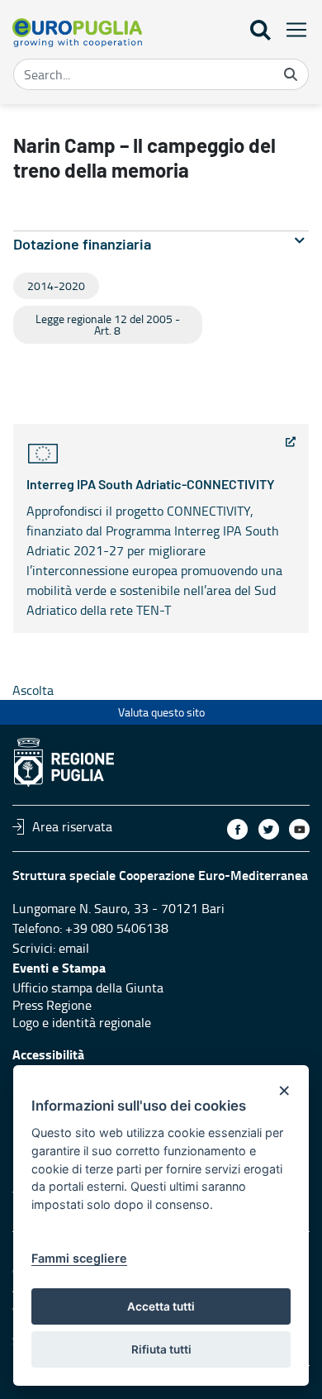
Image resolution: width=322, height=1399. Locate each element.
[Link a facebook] (237, 829)
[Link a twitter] (268, 829)
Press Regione (52, 1005)
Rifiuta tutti (161, 1349)
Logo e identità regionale (81, 1022)
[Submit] (290, 74)
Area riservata (72, 826)
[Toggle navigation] (291, 29)
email (74, 948)
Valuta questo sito (161, 712)
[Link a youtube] (299, 829)
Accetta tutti (161, 1306)
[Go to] (77, 32)
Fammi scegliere (79, 1258)
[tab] (161, 245)
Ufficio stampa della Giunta (87, 987)
